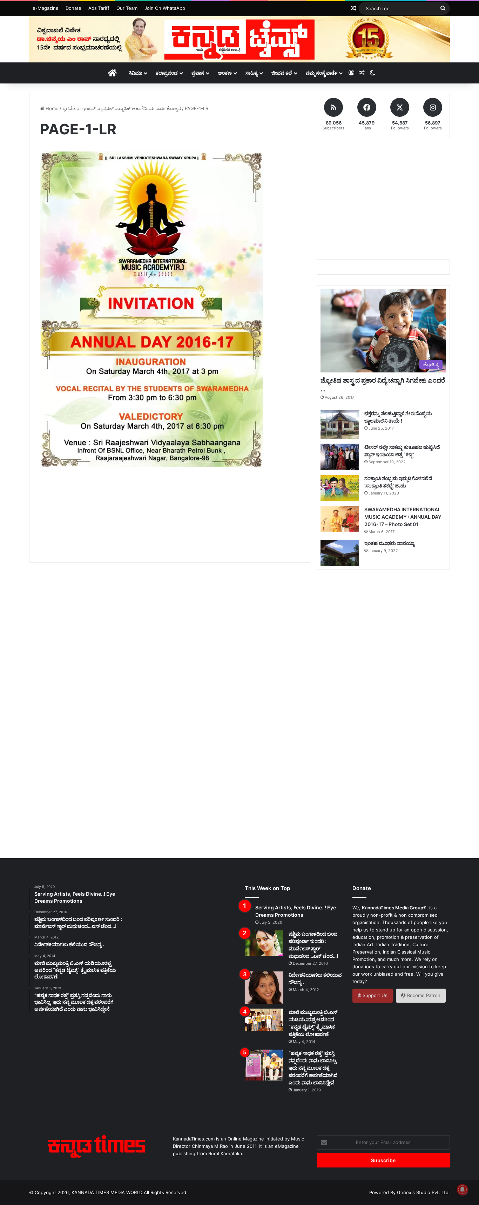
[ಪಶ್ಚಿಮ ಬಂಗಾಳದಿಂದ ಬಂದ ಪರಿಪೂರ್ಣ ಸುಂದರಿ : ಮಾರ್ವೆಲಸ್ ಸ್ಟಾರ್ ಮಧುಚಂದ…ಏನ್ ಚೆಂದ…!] (264, 943)
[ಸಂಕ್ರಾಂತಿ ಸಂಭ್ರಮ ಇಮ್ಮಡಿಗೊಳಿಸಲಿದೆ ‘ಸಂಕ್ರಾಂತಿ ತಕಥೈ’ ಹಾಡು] (340, 488)
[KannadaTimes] (239, 39)
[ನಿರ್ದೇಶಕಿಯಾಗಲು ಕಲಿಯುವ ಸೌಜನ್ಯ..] (264, 987)
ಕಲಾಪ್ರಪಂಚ (167, 73)
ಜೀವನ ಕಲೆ (281, 73)
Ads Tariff (98, 8)
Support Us (374, 995)
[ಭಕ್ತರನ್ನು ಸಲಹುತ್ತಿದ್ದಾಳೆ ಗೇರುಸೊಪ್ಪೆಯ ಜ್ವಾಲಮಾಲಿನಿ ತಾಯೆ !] (340, 424)
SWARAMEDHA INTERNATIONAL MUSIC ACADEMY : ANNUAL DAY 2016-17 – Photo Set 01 (402, 516)
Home (51, 108)
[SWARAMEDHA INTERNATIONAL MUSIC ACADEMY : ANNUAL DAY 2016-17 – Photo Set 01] (340, 519)
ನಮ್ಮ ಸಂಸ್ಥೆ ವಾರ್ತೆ (321, 73)
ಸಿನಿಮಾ (135, 73)
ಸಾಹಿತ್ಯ (251, 73)
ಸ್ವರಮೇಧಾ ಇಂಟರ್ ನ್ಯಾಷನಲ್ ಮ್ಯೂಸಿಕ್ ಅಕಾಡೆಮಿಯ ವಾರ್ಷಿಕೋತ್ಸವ (121, 108)
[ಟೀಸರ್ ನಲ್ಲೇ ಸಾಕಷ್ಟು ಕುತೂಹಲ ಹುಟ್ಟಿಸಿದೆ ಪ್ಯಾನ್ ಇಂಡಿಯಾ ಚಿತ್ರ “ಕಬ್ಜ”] (340, 457)
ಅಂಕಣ (225, 73)
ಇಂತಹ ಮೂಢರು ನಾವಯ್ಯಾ (389, 543)
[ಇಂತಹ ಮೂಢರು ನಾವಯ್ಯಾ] (340, 553)
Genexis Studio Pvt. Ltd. (423, 1192)
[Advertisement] (169, 523)
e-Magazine (46, 8)
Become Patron (423, 995)
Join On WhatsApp (164, 8)
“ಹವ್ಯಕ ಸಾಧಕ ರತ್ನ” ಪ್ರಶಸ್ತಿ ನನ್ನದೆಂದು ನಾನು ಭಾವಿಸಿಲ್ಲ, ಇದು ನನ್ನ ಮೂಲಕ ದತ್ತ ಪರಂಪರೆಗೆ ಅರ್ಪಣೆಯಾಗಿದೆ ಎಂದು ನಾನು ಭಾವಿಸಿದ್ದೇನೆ (313, 1067)
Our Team (126, 8)
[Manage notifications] (462, 1189)
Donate (73, 8)
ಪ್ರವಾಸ (197, 73)
